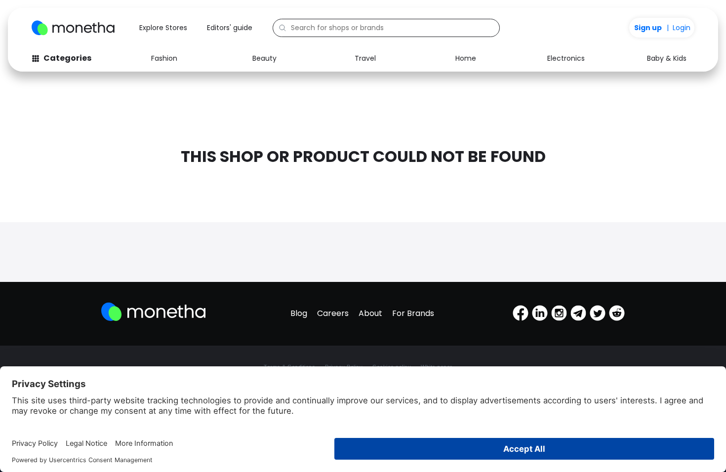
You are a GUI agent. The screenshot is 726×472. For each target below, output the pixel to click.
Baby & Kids (666, 58)
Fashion (164, 58)
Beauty (264, 58)
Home (465, 58)
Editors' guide (229, 28)
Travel (365, 58)
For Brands (413, 313)
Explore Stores (163, 28)
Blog (298, 313)
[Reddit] (617, 313)
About (370, 313)
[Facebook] (520, 313)
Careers (333, 313)
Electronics (566, 58)
